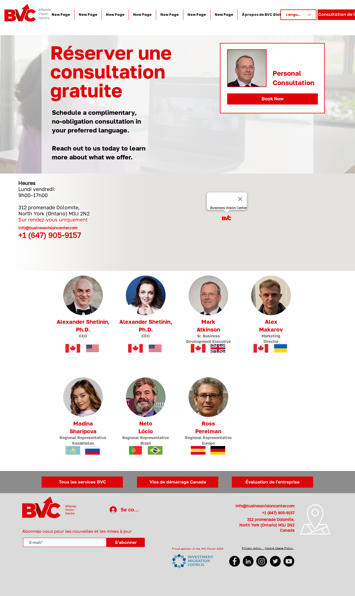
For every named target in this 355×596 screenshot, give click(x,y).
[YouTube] (288, 561)
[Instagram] (261, 561)
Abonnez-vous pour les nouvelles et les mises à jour (77, 531)
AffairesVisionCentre (70, 509)
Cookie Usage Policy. (279, 548)
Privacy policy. (253, 548)
